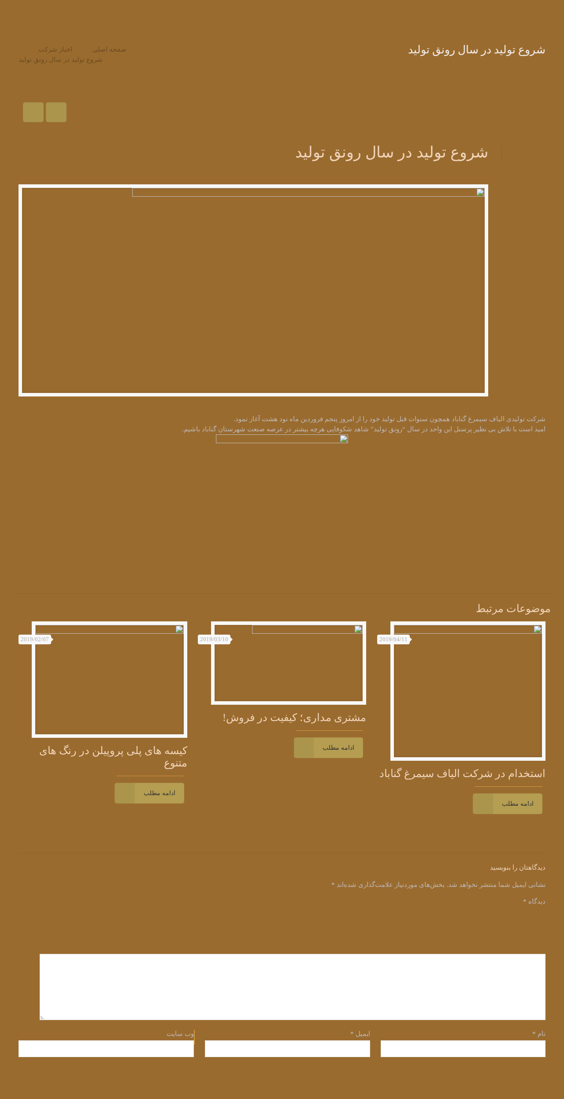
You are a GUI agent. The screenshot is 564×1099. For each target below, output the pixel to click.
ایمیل (360, 1033)
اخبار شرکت (55, 49)
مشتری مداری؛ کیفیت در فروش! (294, 717)
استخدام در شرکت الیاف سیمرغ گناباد (462, 773)
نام (538, 1033)
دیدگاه (534, 901)
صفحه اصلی (109, 49)
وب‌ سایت (180, 1033)
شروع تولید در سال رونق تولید (61, 59)
